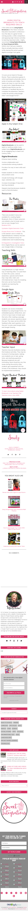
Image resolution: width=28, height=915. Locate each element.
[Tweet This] (8, 455)
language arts (6, 737)
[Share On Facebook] (12, 455)
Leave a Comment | (14, 447)
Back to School (6, 722)
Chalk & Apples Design (21, 908)
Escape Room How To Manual (11, 231)
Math (19, 725)
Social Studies (6, 731)
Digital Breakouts (10, 448)
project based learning (9, 740)
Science (14, 728)
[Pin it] (19, 455)
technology (5, 743)
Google (18, 450)
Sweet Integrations (12, 907)
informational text (7, 734)
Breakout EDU (6, 225)
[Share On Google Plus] (16, 455)
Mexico (3, 728)
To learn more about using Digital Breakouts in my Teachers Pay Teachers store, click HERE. (12, 393)
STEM (9, 728)
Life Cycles (13, 725)
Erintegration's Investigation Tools (13, 243)
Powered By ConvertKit (14, 700)
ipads (17, 734)
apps (14, 731)
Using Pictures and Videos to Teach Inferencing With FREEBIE (16, 768)
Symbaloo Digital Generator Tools (13, 228)
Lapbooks (4, 725)
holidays (20, 731)
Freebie (15, 722)
